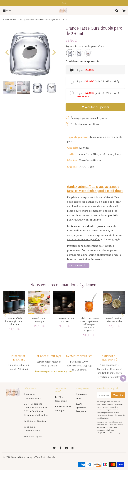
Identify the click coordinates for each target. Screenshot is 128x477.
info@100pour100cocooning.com (110, 433)
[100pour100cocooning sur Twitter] (54, 448)
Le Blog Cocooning (61, 399)
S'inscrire (118, 395)
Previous (7, 52)
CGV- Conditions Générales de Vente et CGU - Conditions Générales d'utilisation (36, 409)
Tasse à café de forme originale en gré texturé (14, 321)
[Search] (117, 10)
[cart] (124, 10)
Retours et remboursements (32, 396)
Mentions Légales (33, 436)
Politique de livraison (35, 421)
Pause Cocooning (18, 19)
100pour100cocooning (21, 457)
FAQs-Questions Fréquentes (82, 408)
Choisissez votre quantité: (82, 61)
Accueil (6, 19)
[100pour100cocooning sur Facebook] (61, 448)
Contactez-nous (81, 396)
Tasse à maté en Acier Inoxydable (114, 320)
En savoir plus (79, 265)
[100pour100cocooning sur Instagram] (72, 448)
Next (54, 52)
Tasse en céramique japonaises (64, 320)
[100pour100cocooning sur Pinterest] (66, 448)
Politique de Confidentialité (32, 429)
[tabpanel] (37, 88)
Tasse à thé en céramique (39, 320)
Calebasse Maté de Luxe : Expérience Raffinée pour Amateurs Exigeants (89, 324)
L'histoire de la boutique (63, 408)
